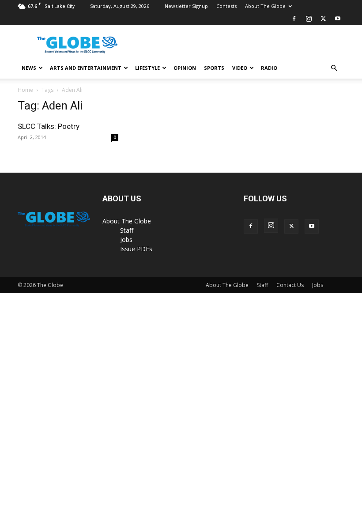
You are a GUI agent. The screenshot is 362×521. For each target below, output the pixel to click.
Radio (269, 67)
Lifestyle (147, 67)
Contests (226, 6)
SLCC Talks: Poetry (48, 126)
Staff (126, 230)
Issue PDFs (136, 249)
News (29, 67)
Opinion (184, 67)
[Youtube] (337, 18)
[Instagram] (308, 18)
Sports (214, 67)
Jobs (126, 239)
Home (25, 90)
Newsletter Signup (186, 6)
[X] (323, 18)
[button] (333, 68)
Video (239, 67)
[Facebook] (294, 18)
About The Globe (265, 6)
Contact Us (290, 285)
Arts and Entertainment (85, 67)
